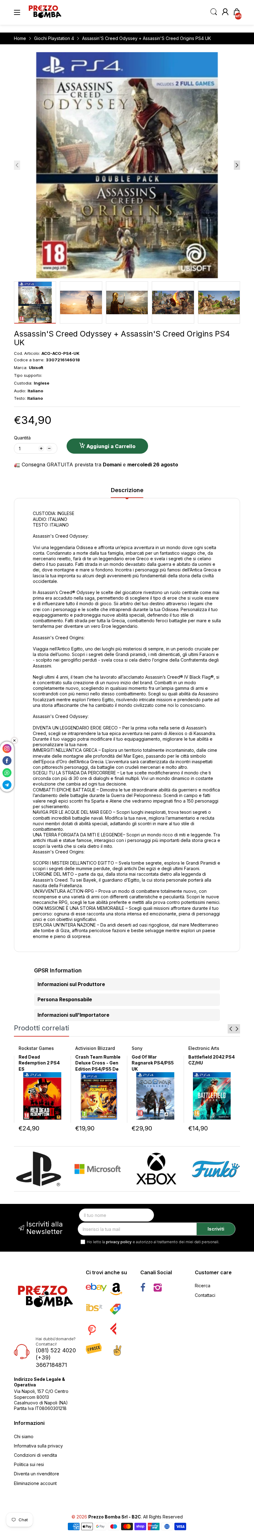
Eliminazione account (35, 1483)
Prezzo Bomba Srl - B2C (114, 1516)
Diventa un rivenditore (36, 1473)
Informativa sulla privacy (38, 1445)
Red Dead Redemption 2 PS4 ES (39, 1063)
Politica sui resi (29, 1464)
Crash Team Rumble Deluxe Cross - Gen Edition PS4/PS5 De (97, 1063)
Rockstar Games (36, 1048)
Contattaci (205, 1295)
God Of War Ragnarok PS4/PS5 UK (153, 1063)
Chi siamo (23, 1436)
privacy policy (119, 1242)
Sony (137, 1048)
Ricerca (202, 1285)
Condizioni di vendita (35, 1455)
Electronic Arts (203, 1048)
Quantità (22, 437)
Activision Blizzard (95, 1048)
